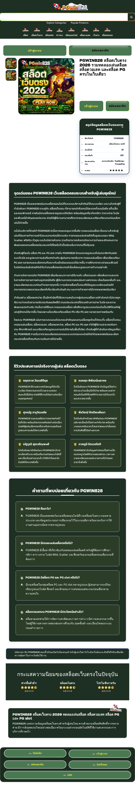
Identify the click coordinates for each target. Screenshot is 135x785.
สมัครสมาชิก (100, 50)
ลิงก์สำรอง (102, 763)
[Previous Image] (21, 86)
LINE (69, 774)
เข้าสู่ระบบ (35, 50)
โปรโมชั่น (37, 753)
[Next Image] (71, 86)
